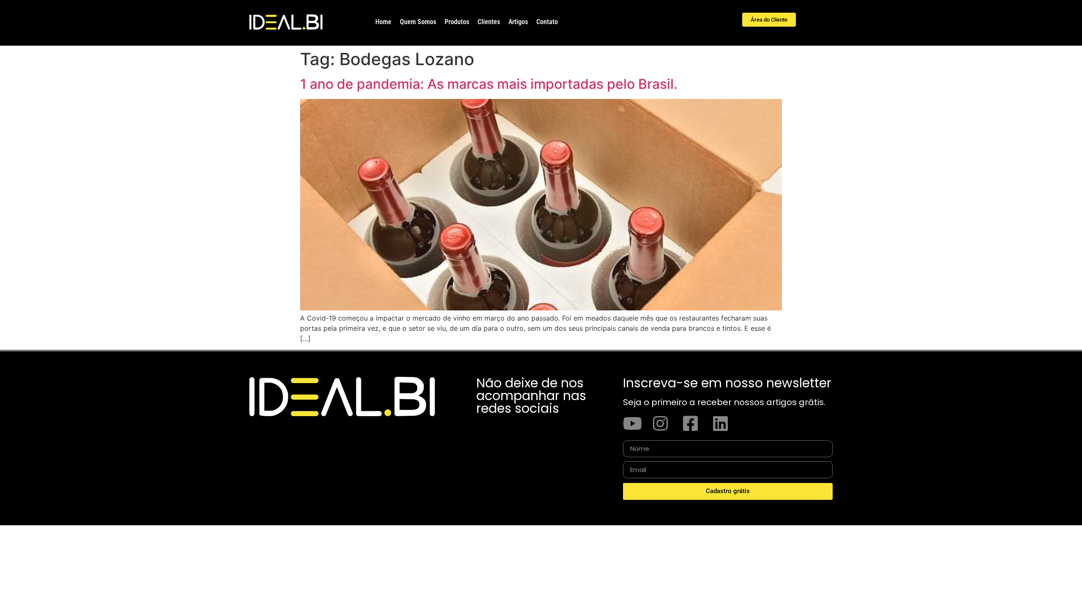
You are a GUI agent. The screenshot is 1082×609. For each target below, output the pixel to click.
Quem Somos (418, 22)
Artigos (518, 22)
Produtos (457, 22)
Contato (547, 22)
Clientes (489, 22)
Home (383, 22)
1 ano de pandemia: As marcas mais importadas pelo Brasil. (489, 84)
